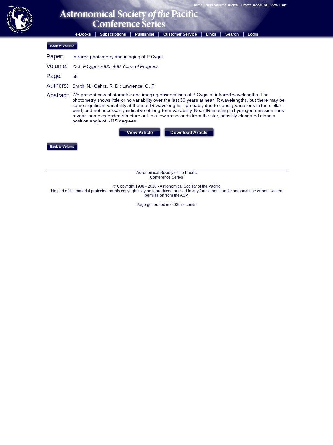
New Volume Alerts (222, 5)
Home (198, 5)
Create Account (254, 5)
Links (211, 34)
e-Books (83, 34)
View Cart (278, 5)
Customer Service (180, 34)
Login (253, 34)
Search (232, 34)
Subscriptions (113, 34)
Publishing (144, 34)
